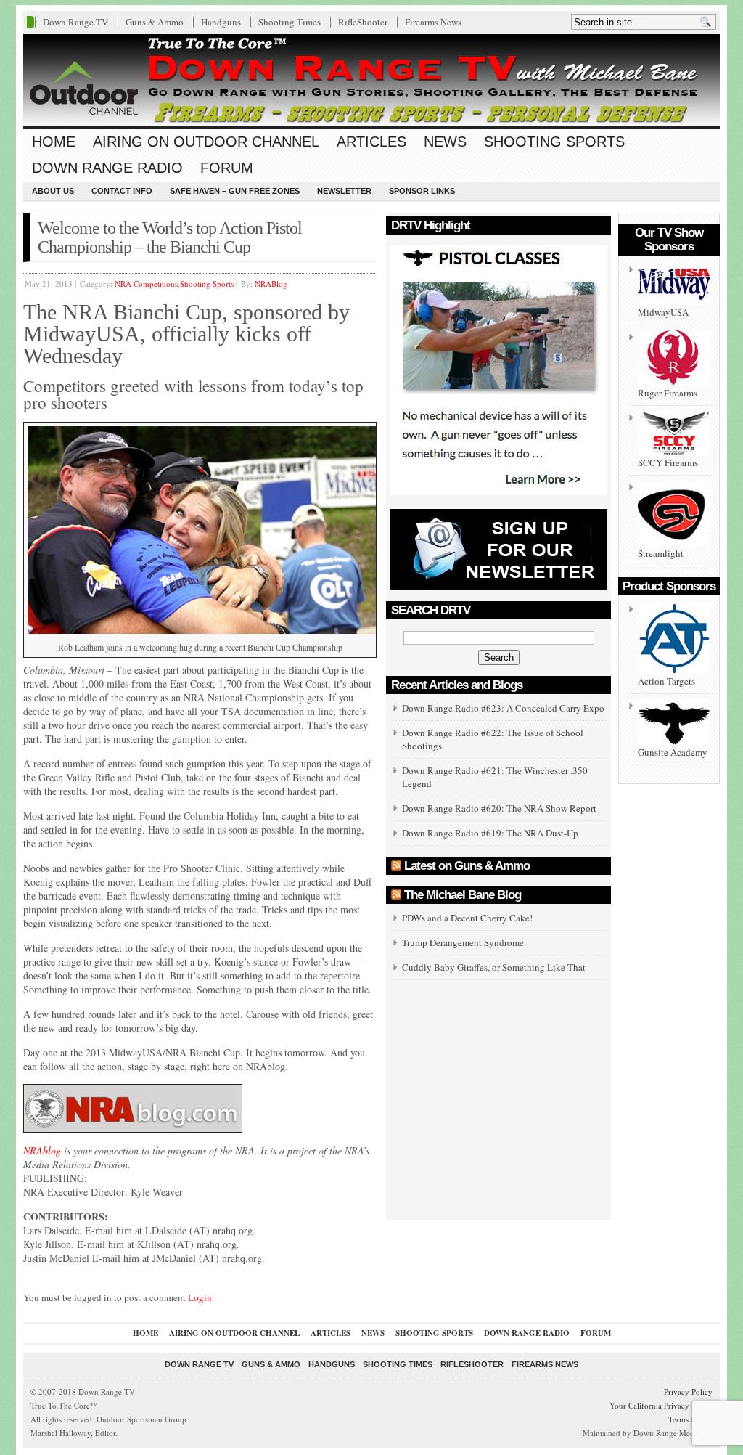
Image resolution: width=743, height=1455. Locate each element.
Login (200, 1297)
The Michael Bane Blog (462, 895)
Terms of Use (690, 1419)
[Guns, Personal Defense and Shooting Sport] (371, 80)
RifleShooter (362, 21)
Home (53, 142)
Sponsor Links (422, 191)
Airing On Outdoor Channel (206, 142)
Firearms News (433, 21)
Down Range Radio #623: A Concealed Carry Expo (503, 707)
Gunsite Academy (672, 752)
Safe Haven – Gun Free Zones (235, 191)
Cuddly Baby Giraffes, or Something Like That (494, 967)
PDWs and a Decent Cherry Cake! (467, 917)
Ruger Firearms (667, 392)
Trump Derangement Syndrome (463, 942)
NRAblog (42, 1150)
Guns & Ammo (155, 21)
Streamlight (661, 553)
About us (53, 191)
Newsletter (344, 191)
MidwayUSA (663, 312)
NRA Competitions (146, 283)
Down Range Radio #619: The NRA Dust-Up (490, 832)
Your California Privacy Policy (661, 1405)
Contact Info (121, 191)
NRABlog (271, 283)
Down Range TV (75, 21)
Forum (226, 168)
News (445, 142)
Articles (371, 142)
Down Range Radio (107, 168)
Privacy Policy (688, 1391)
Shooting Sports (554, 142)
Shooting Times (289, 21)
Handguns (221, 21)
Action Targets (666, 681)
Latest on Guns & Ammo (467, 866)
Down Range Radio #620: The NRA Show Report (499, 808)
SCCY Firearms (668, 462)
